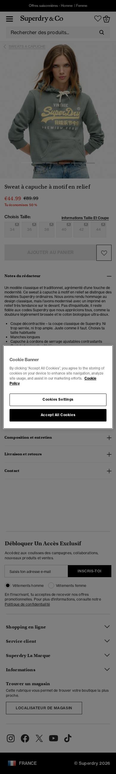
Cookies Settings (58, 399)
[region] (58, 387)
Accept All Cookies (58, 415)
